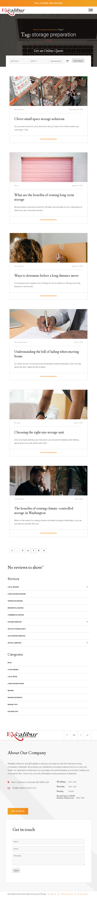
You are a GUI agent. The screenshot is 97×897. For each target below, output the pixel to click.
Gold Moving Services (16, 636)
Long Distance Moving (17, 594)
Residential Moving (15, 608)
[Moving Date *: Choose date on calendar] (67, 61)
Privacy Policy (82, 894)
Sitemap (53, 894)
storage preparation (48, 30)
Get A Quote (78, 61)
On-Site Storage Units (17, 629)
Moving (11, 690)
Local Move (12, 676)
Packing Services (15, 622)
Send (16, 871)
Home (35, 30)
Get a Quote (17, 811)
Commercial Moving (16, 615)
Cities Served (13, 669)
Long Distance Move (16, 683)
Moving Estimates (15, 697)
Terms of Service (66, 894)
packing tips (13, 711)
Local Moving (13, 587)
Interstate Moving (15, 601)
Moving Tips (12, 704)
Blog (10, 662)
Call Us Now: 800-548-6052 (48, 3)
